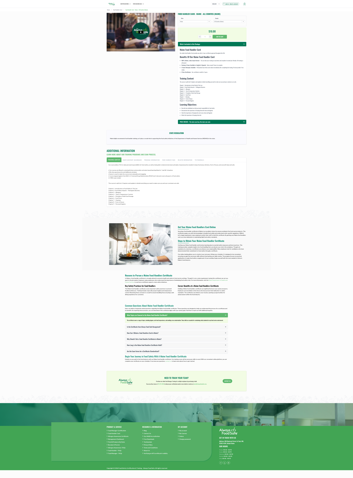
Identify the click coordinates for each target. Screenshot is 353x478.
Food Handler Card (114, 433)
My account (183, 430)
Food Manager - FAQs (115, 453)
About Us (147, 450)
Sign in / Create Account (231, 4)
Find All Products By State (116, 442)
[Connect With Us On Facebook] (220, 462)
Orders (181, 436)
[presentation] (114, 160)
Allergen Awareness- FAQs (116, 447)
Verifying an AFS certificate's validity (156, 453)
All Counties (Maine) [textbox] (219, 21)
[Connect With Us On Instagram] (228, 462)
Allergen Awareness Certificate (118, 436)
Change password (185, 439)
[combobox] (195, 21)
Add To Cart (219, 37)
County (216, 18)
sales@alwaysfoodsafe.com (200, 384)
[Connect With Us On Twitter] (224, 462)
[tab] (114, 160)
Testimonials (148, 442)
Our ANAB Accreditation (152, 436)
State (182, 18)
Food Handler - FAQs (114, 450)
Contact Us (147, 433)
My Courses (183, 433)
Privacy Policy (148, 445)
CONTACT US (227, 381)
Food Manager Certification (117, 430)
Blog (145, 430)
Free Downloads (149, 439)
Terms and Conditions (151, 447)
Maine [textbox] (181, 21)
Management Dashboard (116, 439)
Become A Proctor (114, 445)
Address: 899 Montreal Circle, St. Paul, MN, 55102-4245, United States (231, 442)
